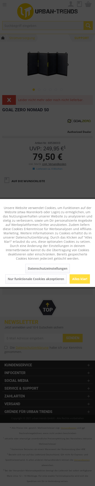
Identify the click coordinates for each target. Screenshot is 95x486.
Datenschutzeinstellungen (47, 268)
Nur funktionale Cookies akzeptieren (36, 279)
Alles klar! (79, 279)
